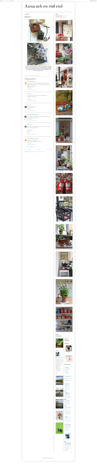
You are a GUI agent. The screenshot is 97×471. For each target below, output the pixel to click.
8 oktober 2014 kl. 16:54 (31, 89)
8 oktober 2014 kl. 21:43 (31, 110)
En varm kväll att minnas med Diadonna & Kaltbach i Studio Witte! (68, 447)
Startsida (38, 149)
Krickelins (67, 367)
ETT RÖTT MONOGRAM (32, 114)
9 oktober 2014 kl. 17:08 (31, 144)
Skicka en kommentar (30, 146)
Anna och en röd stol (43, 6)
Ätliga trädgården (67, 393)
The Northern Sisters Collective (68, 425)
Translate (64, 17)
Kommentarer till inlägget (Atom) (38, 151)
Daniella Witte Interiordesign (68, 443)
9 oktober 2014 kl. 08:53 (31, 120)
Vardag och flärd (30, 81)
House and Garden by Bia (32, 138)
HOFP (66, 416)
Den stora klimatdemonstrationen (68, 378)
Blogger (53, 458)
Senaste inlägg (28, 149)
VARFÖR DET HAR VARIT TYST (67, 418)
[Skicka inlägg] (36, 75)
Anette (28, 93)
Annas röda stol (60, 357)
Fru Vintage (67, 400)
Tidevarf (28, 124)
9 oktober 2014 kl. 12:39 (31, 134)
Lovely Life (67, 383)
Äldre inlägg (49, 149)
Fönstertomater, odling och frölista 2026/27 (68, 395)
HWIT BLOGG (68, 433)
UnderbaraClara (68, 376)
